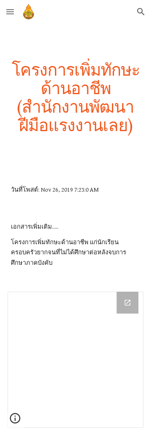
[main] (75, 97)
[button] (10, 11)
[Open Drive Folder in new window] (127, 303)
